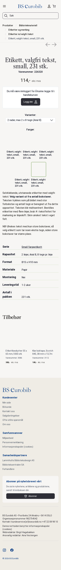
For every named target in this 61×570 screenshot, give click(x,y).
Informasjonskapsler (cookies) (18, 446)
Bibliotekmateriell (28, 25)
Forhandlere (8, 469)
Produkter (8, 25)
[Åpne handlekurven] (54, 6)
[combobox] (30, 15)
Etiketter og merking (18, 30)
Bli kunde (7, 407)
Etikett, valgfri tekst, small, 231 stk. (26, 38)
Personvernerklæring (13, 442)
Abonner (32, 496)
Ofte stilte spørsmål (13, 420)
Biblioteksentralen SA (13, 464)
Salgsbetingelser (11, 415)
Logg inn (28, 101)
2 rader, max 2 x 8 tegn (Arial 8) (24, 120)
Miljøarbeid (8, 438)
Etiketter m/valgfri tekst (20, 34)
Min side (7, 402)
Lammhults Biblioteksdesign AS (18, 460)
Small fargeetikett (32, 246)
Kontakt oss (9, 411)
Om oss (6, 424)
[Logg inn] (49, 6)
